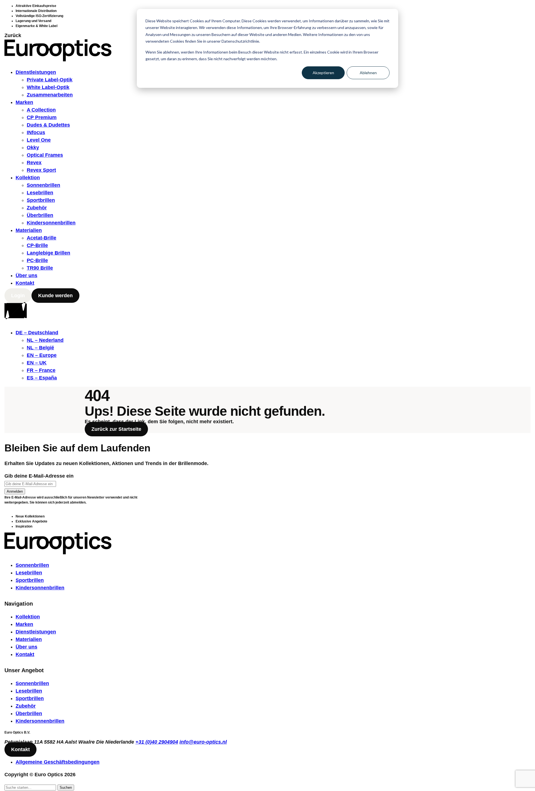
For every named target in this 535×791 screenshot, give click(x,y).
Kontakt (25, 283)
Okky (33, 147)
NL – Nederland (45, 340)
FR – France (41, 370)
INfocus (36, 132)
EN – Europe (42, 355)
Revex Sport (41, 170)
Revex (34, 162)
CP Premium (42, 117)
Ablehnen (368, 72)
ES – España (42, 378)
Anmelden (15, 491)
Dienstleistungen (36, 72)
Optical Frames (45, 155)
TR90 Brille (40, 268)
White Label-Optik (48, 87)
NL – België (40, 347)
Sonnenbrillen (43, 185)
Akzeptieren (323, 72)
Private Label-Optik (49, 80)
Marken (24, 102)
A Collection (41, 110)
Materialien (29, 230)
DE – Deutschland (37, 332)
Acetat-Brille (41, 238)
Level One (39, 140)
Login (18, 295)
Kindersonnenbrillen (51, 223)
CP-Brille (37, 245)
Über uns (26, 275)
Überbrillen (40, 215)
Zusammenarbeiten (50, 95)
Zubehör (37, 208)
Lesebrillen (40, 192)
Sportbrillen (41, 200)
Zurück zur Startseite (116, 429)
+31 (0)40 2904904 (156, 742)
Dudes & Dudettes (48, 125)
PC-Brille (37, 260)
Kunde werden (55, 295)
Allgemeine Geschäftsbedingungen (57, 762)
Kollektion (28, 177)
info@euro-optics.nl (203, 742)
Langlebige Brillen (48, 253)
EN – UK (37, 363)
